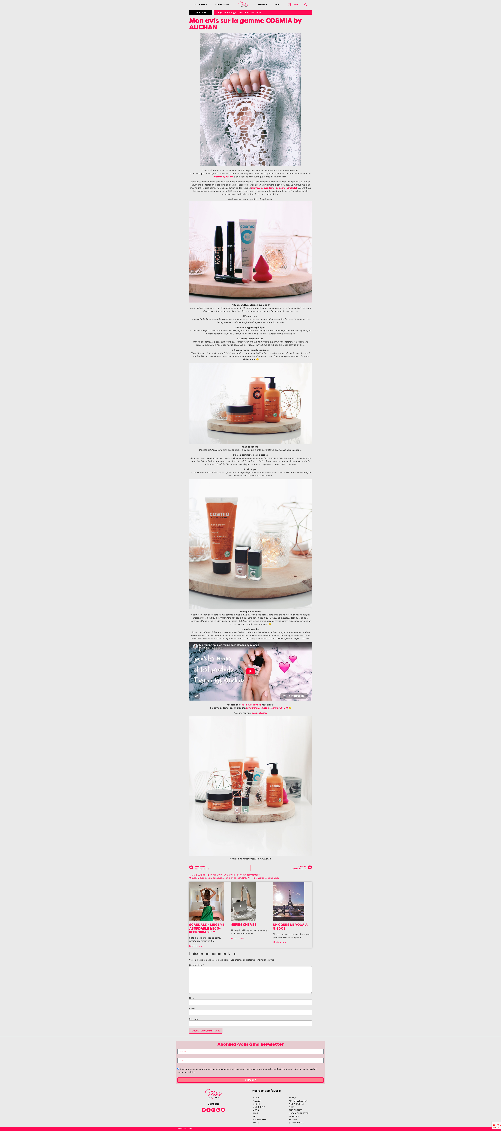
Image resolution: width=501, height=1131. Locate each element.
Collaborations (242, 12)
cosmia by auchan (232, 878)
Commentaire (196, 965)
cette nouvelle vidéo (250, 704)
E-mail (192, 1009)
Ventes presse (222, 4)
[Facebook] (204, 1110)
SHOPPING (262, 4)
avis (202, 878)
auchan (195, 878)
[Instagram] (213, 1110)
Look (277, 4)
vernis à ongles (265, 878)
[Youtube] (223, 1110)
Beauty (230, 12)
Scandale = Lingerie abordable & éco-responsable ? (207, 928)
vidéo (276, 878)
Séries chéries (244, 924)
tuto (255, 878)
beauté (208, 878)
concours (217, 878)
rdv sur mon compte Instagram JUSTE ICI (267, 708)
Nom (191, 998)
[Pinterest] (218, 1110)
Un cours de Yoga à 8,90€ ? (290, 926)
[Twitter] (208, 1110)
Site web (193, 1019)
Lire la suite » (195, 946)
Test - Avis (256, 12)
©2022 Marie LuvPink (185, 1129)
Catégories (199, 4)
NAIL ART (247, 878)
